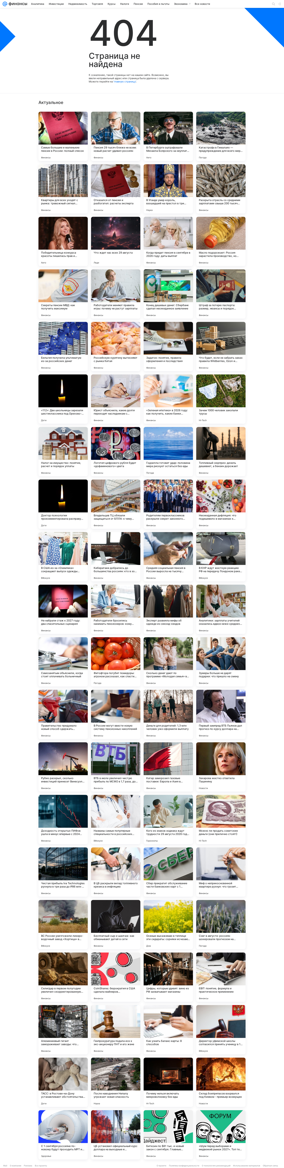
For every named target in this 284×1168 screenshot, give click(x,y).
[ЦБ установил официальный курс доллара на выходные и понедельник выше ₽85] (115, 1134)
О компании (15, 1165)
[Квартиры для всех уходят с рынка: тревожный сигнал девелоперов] (63, 188)
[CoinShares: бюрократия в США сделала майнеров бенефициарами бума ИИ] (115, 977)
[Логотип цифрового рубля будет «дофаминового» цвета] (115, 451)
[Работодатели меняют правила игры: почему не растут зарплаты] (115, 294)
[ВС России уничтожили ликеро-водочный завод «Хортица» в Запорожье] (63, 924)
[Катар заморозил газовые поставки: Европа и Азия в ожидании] (168, 767)
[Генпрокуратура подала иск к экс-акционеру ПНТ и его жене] (115, 1029)
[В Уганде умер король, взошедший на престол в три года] (168, 188)
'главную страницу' (124, 81)
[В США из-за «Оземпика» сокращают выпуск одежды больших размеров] (63, 556)
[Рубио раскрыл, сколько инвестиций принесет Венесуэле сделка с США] (63, 767)
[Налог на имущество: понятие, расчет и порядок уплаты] (63, 451)
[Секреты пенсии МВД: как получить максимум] (63, 294)
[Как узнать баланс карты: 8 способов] (168, 1029)
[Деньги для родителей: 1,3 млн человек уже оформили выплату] (168, 714)
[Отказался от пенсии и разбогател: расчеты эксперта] (115, 188)
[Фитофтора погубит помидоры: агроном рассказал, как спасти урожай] (115, 661)
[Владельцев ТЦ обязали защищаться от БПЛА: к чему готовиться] (115, 504)
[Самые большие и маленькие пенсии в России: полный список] (63, 136)
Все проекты (41, 1165)
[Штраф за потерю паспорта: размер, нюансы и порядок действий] (221, 294)
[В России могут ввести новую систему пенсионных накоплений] (115, 714)
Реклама (28, 1165)
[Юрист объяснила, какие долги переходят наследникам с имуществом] (115, 399)
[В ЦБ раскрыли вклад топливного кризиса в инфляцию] (115, 872)
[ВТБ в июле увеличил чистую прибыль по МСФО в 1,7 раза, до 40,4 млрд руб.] (115, 767)
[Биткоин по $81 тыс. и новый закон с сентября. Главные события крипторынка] (168, 1134)
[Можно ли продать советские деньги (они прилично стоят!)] (221, 819)
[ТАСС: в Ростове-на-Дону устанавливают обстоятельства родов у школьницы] (63, 1082)
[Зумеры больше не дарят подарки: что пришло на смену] (221, 661)
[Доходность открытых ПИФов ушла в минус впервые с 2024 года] (63, 819)
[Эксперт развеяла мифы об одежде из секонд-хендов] (168, 609)
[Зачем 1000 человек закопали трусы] (221, 399)
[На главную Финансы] (17, 4)
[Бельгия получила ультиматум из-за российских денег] (63, 346)
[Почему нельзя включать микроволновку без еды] (168, 1082)
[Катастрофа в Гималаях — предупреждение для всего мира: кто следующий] (221, 136)
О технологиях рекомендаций (216, 1165)
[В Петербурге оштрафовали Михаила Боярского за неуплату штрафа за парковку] (168, 136)
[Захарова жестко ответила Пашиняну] (221, 767)
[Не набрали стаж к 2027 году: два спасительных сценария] (63, 609)
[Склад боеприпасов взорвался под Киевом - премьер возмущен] (221, 1082)
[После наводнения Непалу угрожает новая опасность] (115, 1082)
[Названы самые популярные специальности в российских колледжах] (115, 819)
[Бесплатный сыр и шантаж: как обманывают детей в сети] (115, 924)
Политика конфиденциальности (184, 1165)
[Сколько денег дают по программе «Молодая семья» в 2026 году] (168, 661)
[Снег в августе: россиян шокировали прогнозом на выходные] (221, 924)
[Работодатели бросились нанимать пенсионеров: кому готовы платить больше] (115, 609)
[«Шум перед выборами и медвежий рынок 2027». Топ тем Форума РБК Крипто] (221, 1134)
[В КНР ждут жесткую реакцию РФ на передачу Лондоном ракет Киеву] (221, 556)
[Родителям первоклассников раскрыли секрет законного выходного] (168, 504)
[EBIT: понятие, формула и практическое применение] (221, 977)
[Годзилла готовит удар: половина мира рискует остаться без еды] (168, 451)
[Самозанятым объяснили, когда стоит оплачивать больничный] (63, 661)
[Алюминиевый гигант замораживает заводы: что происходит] (63, 1029)
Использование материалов (246, 1165)
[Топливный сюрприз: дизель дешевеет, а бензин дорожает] (221, 451)
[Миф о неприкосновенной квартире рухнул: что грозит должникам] (221, 872)
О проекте (161, 1165)
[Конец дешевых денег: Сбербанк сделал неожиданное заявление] (168, 294)
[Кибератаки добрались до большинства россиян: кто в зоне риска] (115, 556)
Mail (5, 1165)
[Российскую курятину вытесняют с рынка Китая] (115, 346)
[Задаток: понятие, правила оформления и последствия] (168, 346)
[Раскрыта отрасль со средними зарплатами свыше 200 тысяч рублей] (221, 188)
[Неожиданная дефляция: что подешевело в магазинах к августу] (221, 504)
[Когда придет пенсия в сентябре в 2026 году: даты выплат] (168, 241)
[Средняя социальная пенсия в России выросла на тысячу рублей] (168, 556)
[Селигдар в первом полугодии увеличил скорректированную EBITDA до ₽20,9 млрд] (63, 977)
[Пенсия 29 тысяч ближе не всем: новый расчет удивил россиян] (115, 136)
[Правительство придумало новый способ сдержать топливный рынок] (63, 714)
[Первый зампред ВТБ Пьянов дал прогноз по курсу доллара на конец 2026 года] (221, 714)
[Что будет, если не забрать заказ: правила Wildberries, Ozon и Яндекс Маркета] (221, 346)
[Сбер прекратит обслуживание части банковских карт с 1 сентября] (168, 872)
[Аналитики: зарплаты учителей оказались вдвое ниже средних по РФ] (221, 609)
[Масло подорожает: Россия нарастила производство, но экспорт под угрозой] (221, 241)
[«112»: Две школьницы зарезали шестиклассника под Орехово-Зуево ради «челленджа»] (63, 399)
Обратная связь (270, 1165)
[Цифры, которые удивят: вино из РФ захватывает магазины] (168, 977)
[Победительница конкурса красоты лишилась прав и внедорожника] (63, 241)
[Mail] (5, 4)
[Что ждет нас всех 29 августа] (115, 241)
